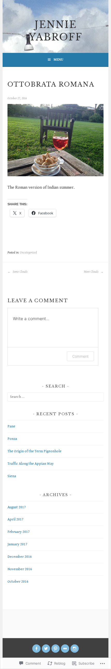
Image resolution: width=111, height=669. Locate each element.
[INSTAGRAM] (74, 648)
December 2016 (19, 557)
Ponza (12, 439)
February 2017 (18, 532)
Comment (80, 356)
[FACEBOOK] (36, 648)
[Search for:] (55, 397)
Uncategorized (28, 252)
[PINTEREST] (55, 648)
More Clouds (91, 271)
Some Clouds (19, 271)
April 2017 (15, 519)
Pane (11, 426)
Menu (58, 60)
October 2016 (17, 582)
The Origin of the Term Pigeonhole (34, 451)
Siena (11, 476)
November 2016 (19, 569)
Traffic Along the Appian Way (30, 464)
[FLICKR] (65, 648)
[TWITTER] (46, 648)
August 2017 (16, 507)
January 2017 (17, 544)
